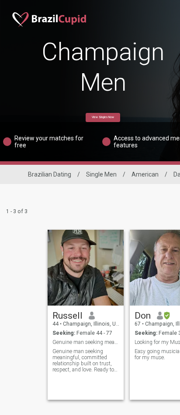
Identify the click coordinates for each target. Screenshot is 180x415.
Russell (67, 315)
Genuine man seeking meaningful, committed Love (85, 342)
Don (143, 315)
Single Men (101, 174)
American (145, 174)
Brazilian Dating (49, 174)
